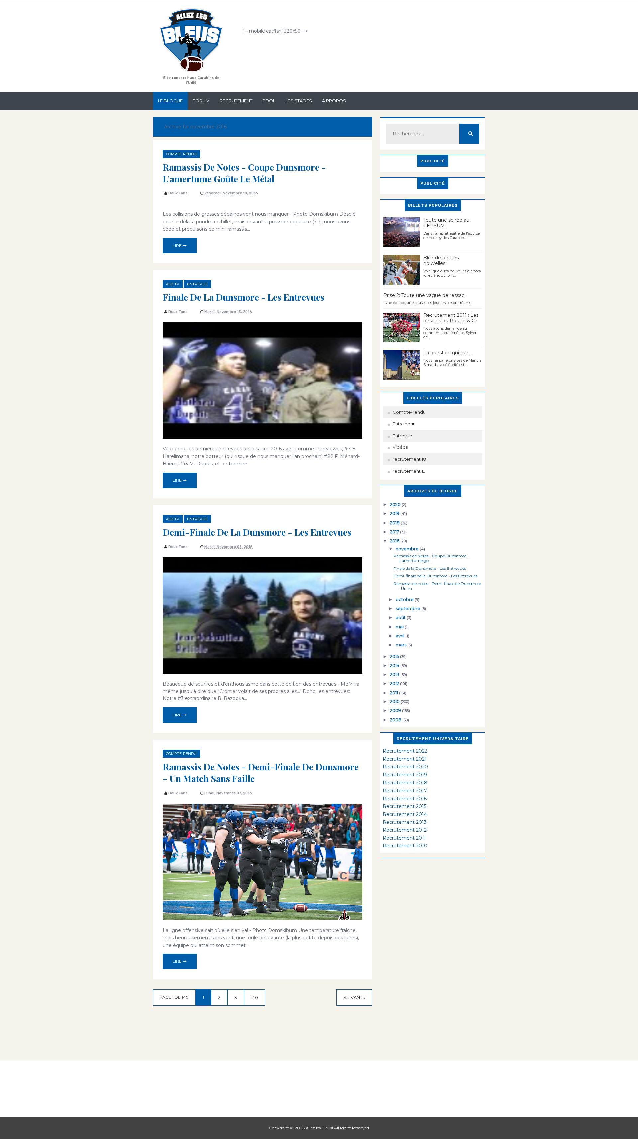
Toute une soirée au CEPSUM (446, 223)
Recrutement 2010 (405, 846)
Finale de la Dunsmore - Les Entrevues (243, 297)
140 (254, 997)
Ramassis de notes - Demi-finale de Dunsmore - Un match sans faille (261, 772)
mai (400, 626)
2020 (396, 504)
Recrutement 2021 (405, 759)
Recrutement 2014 (405, 814)
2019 (395, 513)
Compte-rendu (181, 154)
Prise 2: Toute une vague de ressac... (425, 295)
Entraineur (404, 423)
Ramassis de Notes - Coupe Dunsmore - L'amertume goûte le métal (244, 173)
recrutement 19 (409, 471)
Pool (268, 100)
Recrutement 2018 (405, 783)
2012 (395, 683)
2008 (396, 719)
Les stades (298, 100)
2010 (395, 701)
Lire (178, 245)
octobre (405, 599)
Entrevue (197, 284)
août (401, 617)
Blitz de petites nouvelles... (441, 260)
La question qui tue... (447, 353)
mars (401, 644)
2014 (395, 665)
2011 (394, 692)
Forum (201, 100)
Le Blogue (170, 100)
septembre (408, 608)
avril (400, 635)
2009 (396, 710)
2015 (395, 656)
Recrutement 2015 (404, 806)
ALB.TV (172, 284)
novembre (408, 548)
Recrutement (236, 100)
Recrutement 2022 (405, 751)
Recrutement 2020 (405, 767)
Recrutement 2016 (405, 799)
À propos (334, 100)
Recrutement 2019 (405, 775)
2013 (395, 674)
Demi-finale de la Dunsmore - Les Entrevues (257, 532)
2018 (395, 522)
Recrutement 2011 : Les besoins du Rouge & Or (450, 318)
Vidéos (400, 447)
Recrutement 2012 (405, 830)
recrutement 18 (409, 459)
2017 (395, 531)
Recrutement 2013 (405, 822)
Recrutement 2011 (404, 838)
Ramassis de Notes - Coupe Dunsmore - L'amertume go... (431, 558)
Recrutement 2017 (405, 791)
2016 (395, 540)
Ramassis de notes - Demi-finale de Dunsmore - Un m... (437, 586)
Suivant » (354, 997)
